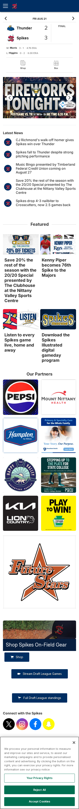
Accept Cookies (39, 801)
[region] (39, 773)
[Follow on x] (9, 724)
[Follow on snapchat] (49, 724)
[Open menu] (7, 6)
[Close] (74, 742)
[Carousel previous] (9, 97)
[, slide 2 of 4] (39, 99)
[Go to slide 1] (34, 114)
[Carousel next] (69, 97)
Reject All (39, 789)
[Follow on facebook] (35, 724)
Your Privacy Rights (39, 778)
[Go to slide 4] (45, 114)
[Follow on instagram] (22, 724)
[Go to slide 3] (41, 114)
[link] (23, 65)
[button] (6, 18)
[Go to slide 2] (38, 114)
